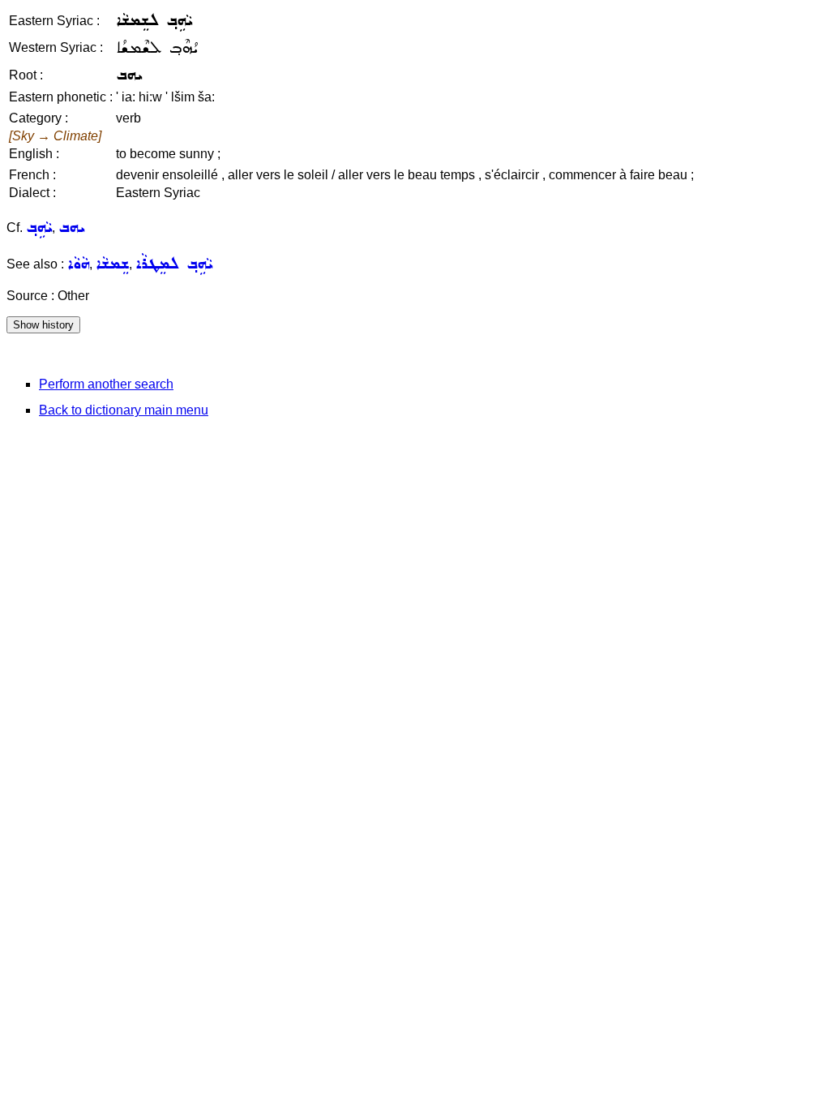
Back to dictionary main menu (123, 410)
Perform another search (106, 384)
